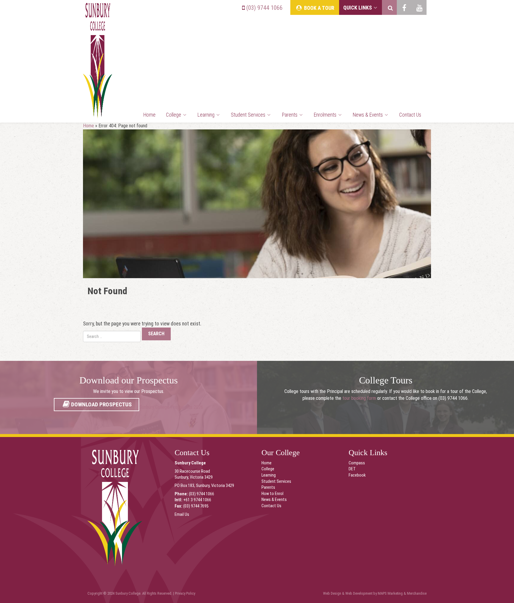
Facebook (357, 475)
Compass (357, 463)
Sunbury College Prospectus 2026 (171, 407)
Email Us (182, 514)
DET (352, 469)
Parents (290, 115)
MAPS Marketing (390, 593)
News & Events (368, 115)
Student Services (249, 115)
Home (149, 115)
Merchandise (417, 593)
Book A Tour (318, 8)
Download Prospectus (101, 404)
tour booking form (359, 398)
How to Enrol (272, 493)
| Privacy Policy (184, 593)
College (174, 115)
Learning (207, 115)
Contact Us (410, 115)
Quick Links (358, 7)
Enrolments (326, 115)
